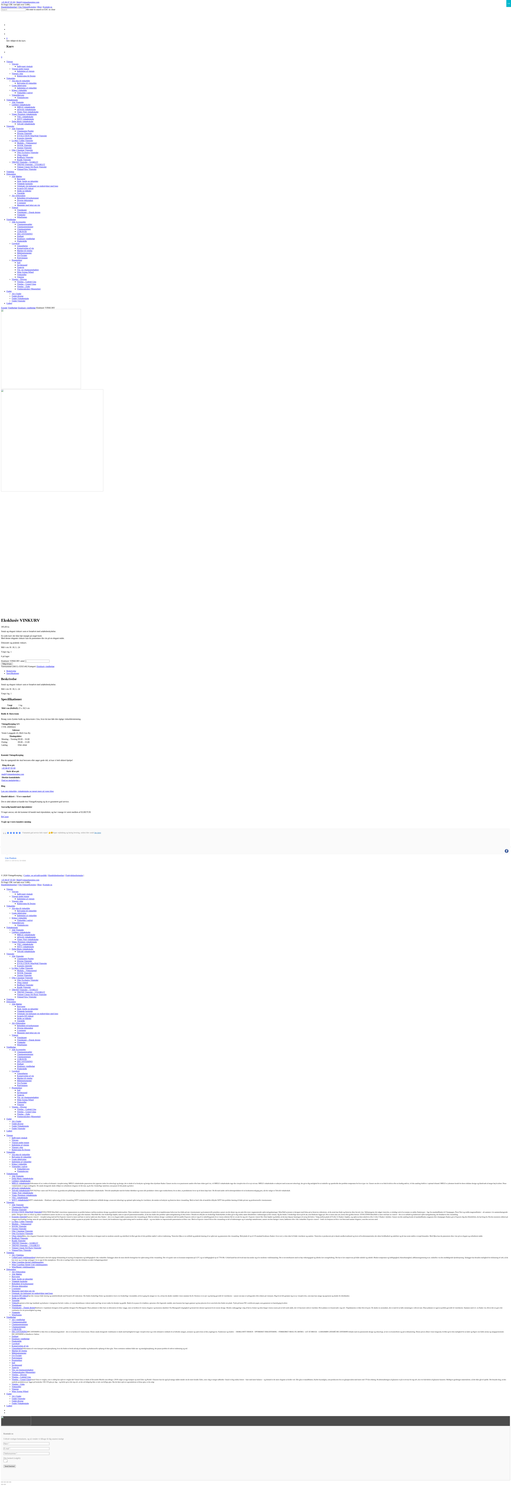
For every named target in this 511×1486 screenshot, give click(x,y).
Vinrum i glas (17, 73)
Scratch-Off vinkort (25, 188)
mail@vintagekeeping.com (12, 774)
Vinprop (20, 277)
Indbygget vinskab (25, 66)
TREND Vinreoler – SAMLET (25, 162)
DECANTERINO (25, 234)
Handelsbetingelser (9, 7)
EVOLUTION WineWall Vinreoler (32, 136)
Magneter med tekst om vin (28, 205)
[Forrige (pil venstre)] (2, 1484)
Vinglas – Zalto (23, 286)
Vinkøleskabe (12, 100)
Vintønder (21, 215)
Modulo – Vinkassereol (27, 143)
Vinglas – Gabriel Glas (26, 282)
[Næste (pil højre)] (5, 1484)
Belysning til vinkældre (27, 83)
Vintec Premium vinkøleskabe (24, 114)
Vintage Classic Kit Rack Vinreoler (32, 167)
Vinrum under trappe (20, 69)
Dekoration (11, 174)
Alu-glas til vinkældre (21, 81)
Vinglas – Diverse (19, 279)
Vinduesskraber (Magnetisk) (29, 289)
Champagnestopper (25, 227)
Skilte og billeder (24, 191)
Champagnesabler (24, 224)
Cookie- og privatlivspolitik (35, 875)
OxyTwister (22, 255)
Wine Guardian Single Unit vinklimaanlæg (30, 1264)
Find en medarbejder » (10, 780)
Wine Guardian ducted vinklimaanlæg (28, 1262)
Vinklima (10, 172)
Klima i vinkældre (19, 90)
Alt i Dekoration (18, 195)
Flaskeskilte (22, 241)
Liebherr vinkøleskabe (21, 105)
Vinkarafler (21, 274)
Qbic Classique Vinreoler (22, 150)
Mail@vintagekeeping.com (28, 2)
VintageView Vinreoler (26, 169)
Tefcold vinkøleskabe (26, 124)
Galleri (9, 303)
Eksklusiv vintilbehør (26, 239)
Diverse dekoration (25, 200)
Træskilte (21, 193)
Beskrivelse (11, 671)
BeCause (5, 817)
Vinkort (15, 207)
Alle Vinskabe (18, 102)
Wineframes (22, 217)
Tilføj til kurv (7, 664)
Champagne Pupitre (25, 131)
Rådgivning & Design (26, 76)
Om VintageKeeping (27, 7)
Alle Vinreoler (18, 128)
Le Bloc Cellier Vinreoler (22, 140)
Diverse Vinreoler (24, 133)
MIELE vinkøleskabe (26, 107)
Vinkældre (10, 1152)
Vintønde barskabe (25, 184)
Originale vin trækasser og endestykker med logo (37, 186)
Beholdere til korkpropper (28, 198)
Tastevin (20, 267)
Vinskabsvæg (22, 97)
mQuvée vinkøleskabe (26, 109)
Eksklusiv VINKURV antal (12, 661)
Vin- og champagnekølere (28, 270)
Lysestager (21, 203)
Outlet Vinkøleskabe (20, 298)
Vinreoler (10, 126)
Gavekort (16, 243)
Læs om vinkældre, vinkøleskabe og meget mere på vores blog (27, 791)
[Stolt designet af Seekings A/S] (86, 875)
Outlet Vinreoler (18, 301)
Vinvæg (15, 64)
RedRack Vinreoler (25, 157)
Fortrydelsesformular (74, 875)
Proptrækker (17, 260)
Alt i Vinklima (18, 1255)
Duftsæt (20, 236)
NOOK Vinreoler (24, 145)
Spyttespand (22, 265)
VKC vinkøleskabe (25, 117)
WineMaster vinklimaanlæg (23, 1267)
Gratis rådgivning (19, 85)
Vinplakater (22, 210)
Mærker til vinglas (24, 251)
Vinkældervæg (18, 95)
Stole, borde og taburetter (27, 181)
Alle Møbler (17, 176)
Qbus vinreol (22, 155)
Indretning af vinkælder (27, 88)
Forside (4, 308)
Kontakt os (47, 7)
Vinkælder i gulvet (25, 93)
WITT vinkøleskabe (25, 119)
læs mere (97, 833)
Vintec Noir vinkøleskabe (27, 112)
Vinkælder (10, 78)
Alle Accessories (19, 222)
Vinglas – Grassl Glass (26, 284)
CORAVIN (22, 231)
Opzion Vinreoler (24, 148)
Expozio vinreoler (24, 138)
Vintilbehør (11, 219)
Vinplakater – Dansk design (28, 212)
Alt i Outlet (16, 294)
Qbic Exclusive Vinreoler (27, 152)
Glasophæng (22, 246)
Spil (18, 262)
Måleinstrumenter (24, 253)
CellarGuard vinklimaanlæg (23, 1257)
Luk (508, 3)
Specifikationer (12, 673)
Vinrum (9, 61)
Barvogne (21, 179)
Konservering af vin (25, 248)
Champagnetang (24, 229)
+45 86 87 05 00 (8, 2)
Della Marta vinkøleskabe (22, 121)
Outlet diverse (17, 296)
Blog (39, 7)
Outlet (9, 291)
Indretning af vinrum (25, 71)
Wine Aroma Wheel (25, 272)
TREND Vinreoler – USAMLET (31, 164)
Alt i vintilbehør (18, 1320)
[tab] (258, 671)
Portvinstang (22, 258)
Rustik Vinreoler (24, 160)
